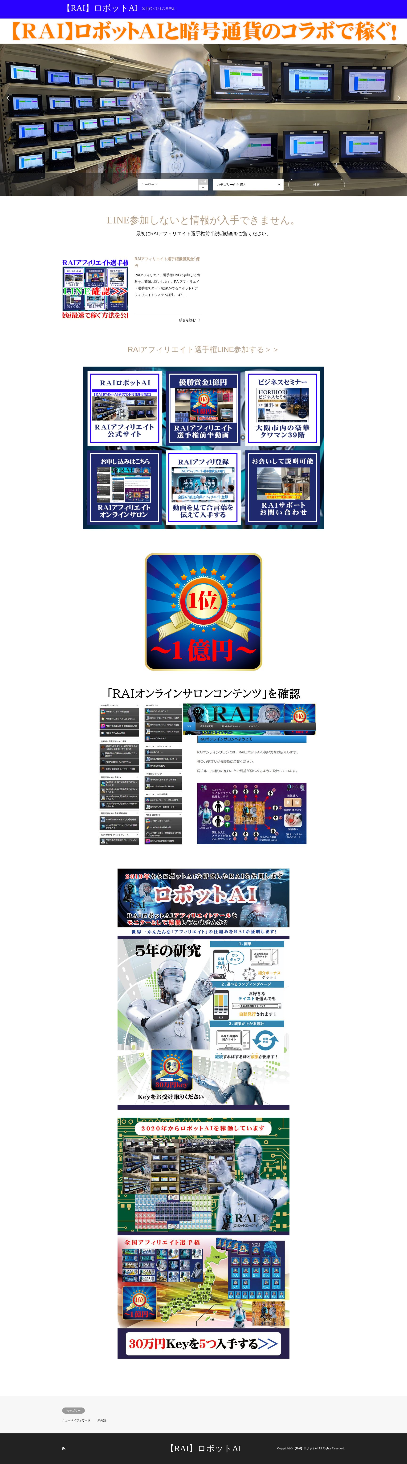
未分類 (102, 1420)
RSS (63, 1448)
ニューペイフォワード (76, 1420)
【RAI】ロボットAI (203, 1448)
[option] (203, 98)
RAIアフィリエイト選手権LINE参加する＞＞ (204, 349)
